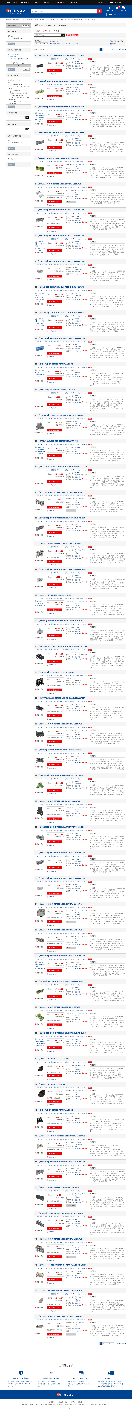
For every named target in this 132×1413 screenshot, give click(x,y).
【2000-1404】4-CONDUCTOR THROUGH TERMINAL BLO (62, 956)
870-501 (77, 1222)
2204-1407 (78, 1041)
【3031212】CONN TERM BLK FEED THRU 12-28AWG (59, 184)
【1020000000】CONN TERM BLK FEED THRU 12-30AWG (61, 1136)
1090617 (77, 1094)
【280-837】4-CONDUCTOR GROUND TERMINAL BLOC (60, 81)
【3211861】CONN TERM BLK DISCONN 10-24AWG (59, 801)
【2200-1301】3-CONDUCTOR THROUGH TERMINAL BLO (62, 878)
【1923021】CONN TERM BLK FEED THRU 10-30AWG (60, 544)
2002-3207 (78, 784)
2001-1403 (78, 321)
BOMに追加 (52, 74)
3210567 (77, 1326)
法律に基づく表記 (96, 1404)
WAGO (77, 87)
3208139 (77, 1017)
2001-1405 (78, 295)
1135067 (77, 1301)
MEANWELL (78, 447)
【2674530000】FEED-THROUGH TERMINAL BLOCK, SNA (62, 1265)
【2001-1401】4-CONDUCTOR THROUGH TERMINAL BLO (61, 210)
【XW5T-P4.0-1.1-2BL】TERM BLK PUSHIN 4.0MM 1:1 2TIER (62, 646)
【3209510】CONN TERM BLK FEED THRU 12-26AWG (60, 724)
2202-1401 (78, 578)
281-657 (77, 990)
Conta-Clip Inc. (18, 95)
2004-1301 (78, 861)
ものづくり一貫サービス (43, 2)
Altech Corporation (19, 93)
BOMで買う (25, 2)
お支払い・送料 (63, 1402)
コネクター (49, 19)
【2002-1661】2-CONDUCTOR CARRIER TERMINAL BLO (61, 827)
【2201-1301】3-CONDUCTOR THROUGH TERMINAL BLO (61, 261)
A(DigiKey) (78, 68)
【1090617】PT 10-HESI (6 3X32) (51, 1084)
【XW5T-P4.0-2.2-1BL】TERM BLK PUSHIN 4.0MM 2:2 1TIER (62, 467)
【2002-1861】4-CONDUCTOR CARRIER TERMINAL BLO (60, 133)
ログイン (102, 2)
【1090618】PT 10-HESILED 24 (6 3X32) (54, 1059)
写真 (76, 43)
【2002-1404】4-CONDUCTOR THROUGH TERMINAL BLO (62, 338)
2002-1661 (78, 835)
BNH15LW (78, 680)
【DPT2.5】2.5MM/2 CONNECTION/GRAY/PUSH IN (58, 441)
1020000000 (79, 1144)
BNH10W (77, 1118)
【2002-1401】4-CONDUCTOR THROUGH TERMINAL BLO (62, 518)
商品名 (68, 43)
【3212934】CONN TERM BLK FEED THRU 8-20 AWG (60, 492)
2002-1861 (78, 141)
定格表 (114, 43)
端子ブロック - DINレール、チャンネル (76, 59)
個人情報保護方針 (50, 1404)
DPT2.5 (77, 449)
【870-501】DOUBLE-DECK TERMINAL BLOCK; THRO (60, 1213)
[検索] (99, 11)
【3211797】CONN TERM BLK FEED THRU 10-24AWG (60, 930)
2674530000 (79, 1273)
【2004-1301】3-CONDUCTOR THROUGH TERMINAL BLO (62, 853)
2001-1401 (78, 218)
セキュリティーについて (82, 1404)
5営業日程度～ (18, 38)
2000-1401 (78, 1170)
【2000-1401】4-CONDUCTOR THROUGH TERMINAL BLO (62, 1162)
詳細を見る (40, 72)
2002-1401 (78, 526)
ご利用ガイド (72, 2)
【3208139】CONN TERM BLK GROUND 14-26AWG (59, 1007)
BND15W (77, 372)
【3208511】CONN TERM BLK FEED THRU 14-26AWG (60, 1239)
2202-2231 (78, 423)
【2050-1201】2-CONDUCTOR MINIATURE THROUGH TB (60, 107)
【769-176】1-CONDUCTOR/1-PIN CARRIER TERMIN (59, 750)
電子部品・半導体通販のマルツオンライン (19, 19)
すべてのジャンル (38, 19)
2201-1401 (78, 244)
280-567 (77, 629)
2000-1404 (78, 964)
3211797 (77, 940)
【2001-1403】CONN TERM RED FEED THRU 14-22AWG (61, 313)
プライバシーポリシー (36, 1404)
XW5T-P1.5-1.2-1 (80, 64)
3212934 (77, 502)
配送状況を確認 (118, 2)
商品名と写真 (56, 43)
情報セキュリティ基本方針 (64, 1404)
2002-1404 (78, 346)
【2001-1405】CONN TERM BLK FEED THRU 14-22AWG (61, 287)
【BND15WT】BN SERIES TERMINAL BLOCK (56, 390)
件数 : (36, 49)
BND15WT (78, 398)
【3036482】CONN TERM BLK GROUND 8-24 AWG (58, 158)
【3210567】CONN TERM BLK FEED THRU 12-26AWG (60, 1316)
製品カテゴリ (11, 2)
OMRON (77, 62)
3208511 (77, 1249)
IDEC (76, 370)
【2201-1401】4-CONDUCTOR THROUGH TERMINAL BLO (61, 236)
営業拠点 (72, 1402)
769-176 (77, 758)
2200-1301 (78, 886)
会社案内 (59, 2)
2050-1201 (78, 115)
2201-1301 (78, 269)
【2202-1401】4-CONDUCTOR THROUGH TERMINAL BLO (62, 569)
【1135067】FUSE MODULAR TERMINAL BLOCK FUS (60, 1290)
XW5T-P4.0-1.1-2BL (81, 655)
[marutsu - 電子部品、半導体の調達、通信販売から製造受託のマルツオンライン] (16, 11)
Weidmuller (78, 1142)
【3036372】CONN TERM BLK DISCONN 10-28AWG (59, 1187)
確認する (77, 66)
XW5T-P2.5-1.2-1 (80, 706)
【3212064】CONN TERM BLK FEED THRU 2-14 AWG (60, 904)
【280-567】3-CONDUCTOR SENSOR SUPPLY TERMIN (60, 621)
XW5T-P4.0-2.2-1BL (81, 475)
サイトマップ (107, 1404)
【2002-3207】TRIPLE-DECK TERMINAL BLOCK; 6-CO (60, 775)
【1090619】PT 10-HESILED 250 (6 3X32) (55, 595)
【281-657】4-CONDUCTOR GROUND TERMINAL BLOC (61, 981)
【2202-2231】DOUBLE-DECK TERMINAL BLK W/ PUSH (61, 415)
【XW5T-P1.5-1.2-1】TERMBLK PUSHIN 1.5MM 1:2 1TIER (60, 55)
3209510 (77, 734)
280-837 (77, 89)
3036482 (77, 168)
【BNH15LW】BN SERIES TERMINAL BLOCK (56, 672)
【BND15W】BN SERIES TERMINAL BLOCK (56, 364)
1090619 (77, 605)
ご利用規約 (24, 1404)
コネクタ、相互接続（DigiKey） (64, 19)
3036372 (77, 1198)
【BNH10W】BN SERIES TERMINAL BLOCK (56, 1110)
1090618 (77, 1069)
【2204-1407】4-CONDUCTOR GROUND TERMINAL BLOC (62, 1033)
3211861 (77, 811)
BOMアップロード (118, 14)
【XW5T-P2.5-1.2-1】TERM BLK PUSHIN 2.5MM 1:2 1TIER (61, 698)
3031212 (77, 194)
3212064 (77, 914)
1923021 (77, 554)
